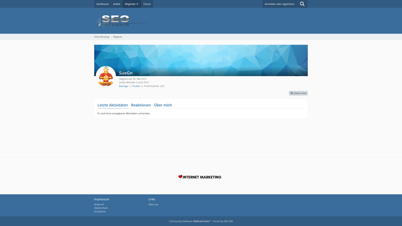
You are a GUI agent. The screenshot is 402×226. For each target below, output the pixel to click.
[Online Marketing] (201, 21)
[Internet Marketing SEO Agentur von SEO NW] (201, 177)
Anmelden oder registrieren (279, 3)
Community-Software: (190, 221)
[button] (298, 93)
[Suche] (302, 4)
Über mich (163, 105)
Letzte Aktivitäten (113, 105)
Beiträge (123, 86)
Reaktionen (141, 105)
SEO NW (228, 221)
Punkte (136, 86)
